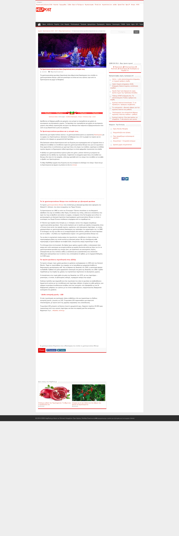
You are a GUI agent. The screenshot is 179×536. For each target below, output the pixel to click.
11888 (123, 24)
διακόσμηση (98, 135)
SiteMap (84, 418)
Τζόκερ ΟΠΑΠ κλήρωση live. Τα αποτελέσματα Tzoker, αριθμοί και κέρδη (123, 97)
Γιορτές (56, 24)
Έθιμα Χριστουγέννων (65, 31)
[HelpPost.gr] (43, 9)
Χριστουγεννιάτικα (53, 116)
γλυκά (94, 116)
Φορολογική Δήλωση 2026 (44, 4)
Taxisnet (83, 24)
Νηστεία (55, 4)
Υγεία (128, 24)
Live (62, 24)
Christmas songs (87, 116)
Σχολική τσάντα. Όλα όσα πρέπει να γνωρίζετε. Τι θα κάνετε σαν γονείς (124, 118)
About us (56, 418)
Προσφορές (101, 24)
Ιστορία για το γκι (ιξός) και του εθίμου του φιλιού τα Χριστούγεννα (86, 403)
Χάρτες (108, 24)
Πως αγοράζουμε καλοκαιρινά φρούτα (123, 137)
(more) (132, 418)
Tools (141, 24)
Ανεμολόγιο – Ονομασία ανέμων (124, 141)
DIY (137, 24)
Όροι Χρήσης (77, 418)
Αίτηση (133, 4)
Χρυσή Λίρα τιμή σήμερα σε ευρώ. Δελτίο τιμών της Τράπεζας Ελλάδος (124, 92)
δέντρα (80, 116)
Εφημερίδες (63, 4)
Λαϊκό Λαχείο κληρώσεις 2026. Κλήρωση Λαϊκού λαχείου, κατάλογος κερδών (124, 86)
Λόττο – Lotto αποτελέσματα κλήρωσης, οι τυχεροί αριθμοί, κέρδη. (126, 80)
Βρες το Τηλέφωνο (78, 4)
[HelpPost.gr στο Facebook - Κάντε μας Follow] (123, 178)
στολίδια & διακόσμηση (71, 116)
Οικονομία (116, 24)
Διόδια (115, 4)
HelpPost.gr (49, 418)
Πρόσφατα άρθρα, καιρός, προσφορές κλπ (121, 76)
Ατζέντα (50, 24)
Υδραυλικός (118, 67)
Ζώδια (69, 4)
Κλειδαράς (133, 69)
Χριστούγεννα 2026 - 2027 (50, 31)
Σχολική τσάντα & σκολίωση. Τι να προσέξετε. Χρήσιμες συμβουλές (124, 103)
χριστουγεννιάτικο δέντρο (55, 205)
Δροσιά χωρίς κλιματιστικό (122, 144)
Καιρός (67, 24)
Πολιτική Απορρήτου (66, 418)
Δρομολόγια (91, 24)
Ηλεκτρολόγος (130, 67)
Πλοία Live (98, 4)
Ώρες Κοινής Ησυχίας (120, 129)
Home (39, 24)
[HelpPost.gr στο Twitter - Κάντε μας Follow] (127, 178)
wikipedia (55, 310)
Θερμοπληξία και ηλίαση (121, 132)
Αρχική (40, 31)
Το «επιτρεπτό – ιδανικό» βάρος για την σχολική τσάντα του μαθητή (126, 108)
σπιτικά (74, 165)
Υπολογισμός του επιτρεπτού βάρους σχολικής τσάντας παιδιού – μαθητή (125, 113)
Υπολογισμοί (75, 24)
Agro (133, 24)
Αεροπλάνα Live (107, 4)
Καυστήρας (123, 69)
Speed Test (121, 4)
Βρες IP (128, 4)
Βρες (44, 24)
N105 (137, 4)
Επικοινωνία (91, 418)
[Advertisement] (100, 14)
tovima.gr (61, 310)
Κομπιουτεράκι (89, 4)
